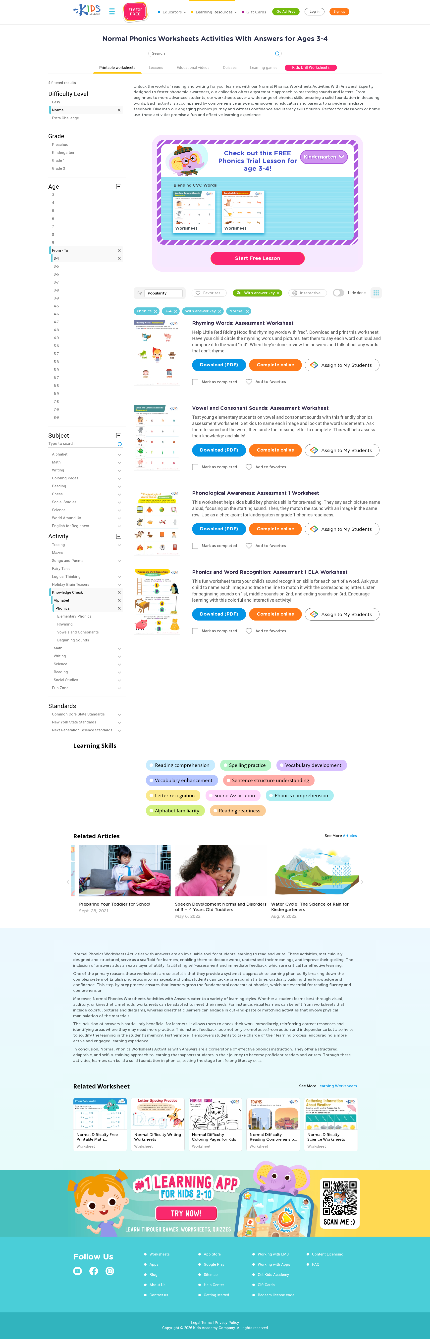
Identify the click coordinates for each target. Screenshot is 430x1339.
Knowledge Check (67, 592)
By (139, 293)
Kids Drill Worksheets (310, 67)
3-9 (56, 297)
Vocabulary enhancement (184, 780)
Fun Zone (60, 687)
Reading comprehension (182, 765)
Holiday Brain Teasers (70, 584)
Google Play (214, 1264)
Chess (57, 493)
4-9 (56, 337)
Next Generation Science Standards (82, 729)
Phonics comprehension (301, 795)
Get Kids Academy (273, 1274)
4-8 (56, 329)
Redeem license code (276, 1294)
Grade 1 (58, 160)
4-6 (56, 313)
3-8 (56, 290)
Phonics (62, 608)
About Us (157, 1284)
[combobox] (163, 293)
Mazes (57, 552)
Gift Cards (255, 12)
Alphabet (59, 454)
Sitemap (211, 1274)
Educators (171, 12)
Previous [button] (68, 881)
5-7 (56, 353)
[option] (119, 879)
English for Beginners (70, 525)
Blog (154, 1274)
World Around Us (66, 517)
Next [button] (361, 881)
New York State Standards (74, 721)
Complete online (275, 365)
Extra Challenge (65, 117)
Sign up (339, 11)
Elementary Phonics (74, 616)
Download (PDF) (219, 365)
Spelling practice (247, 765)
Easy (56, 101)
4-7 (56, 321)
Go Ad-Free (285, 11)
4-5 (56, 305)
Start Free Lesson (257, 258)
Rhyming (65, 624)
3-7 (56, 282)
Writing (58, 469)
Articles (350, 835)
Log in (315, 11)
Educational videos (193, 67)
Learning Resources (213, 12)
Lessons (156, 67)
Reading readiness (239, 810)
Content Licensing (327, 1254)
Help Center (214, 1284)
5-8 (56, 361)
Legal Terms (201, 1322)
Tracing (58, 544)
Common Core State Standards (78, 713)
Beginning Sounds (73, 639)
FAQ (315, 1264)
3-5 (56, 266)
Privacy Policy (227, 1322)
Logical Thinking (66, 576)
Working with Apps (274, 1264)
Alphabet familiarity (177, 810)
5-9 (56, 369)
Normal (58, 109)
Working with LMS (273, 1254)
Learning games (263, 67)
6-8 (56, 385)
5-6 (56, 345)
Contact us (159, 1294)
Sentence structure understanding (270, 780)
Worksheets (160, 1254)
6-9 (56, 393)
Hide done (357, 292)
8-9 (56, 417)
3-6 (56, 274)
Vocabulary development (313, 765)
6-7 (56, 377)
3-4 (56, 258)
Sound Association (235, 795)
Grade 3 (58, 168)
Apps (154, 1264)
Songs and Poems (67, 560)
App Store (212, 1254)
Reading (59, 485)
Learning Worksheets (337, 1086)
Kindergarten (63, 152)
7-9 (56, 409)
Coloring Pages (65, 477)
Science (58, 509)
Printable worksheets (117, 67)
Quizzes (230, 67)
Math (56, 462)
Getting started (216, 1294)
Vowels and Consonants (78, 631)
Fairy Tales (61, 568)
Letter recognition (175, 795)
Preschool (60, 144)
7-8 (56, 401)
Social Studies (64, 501)
